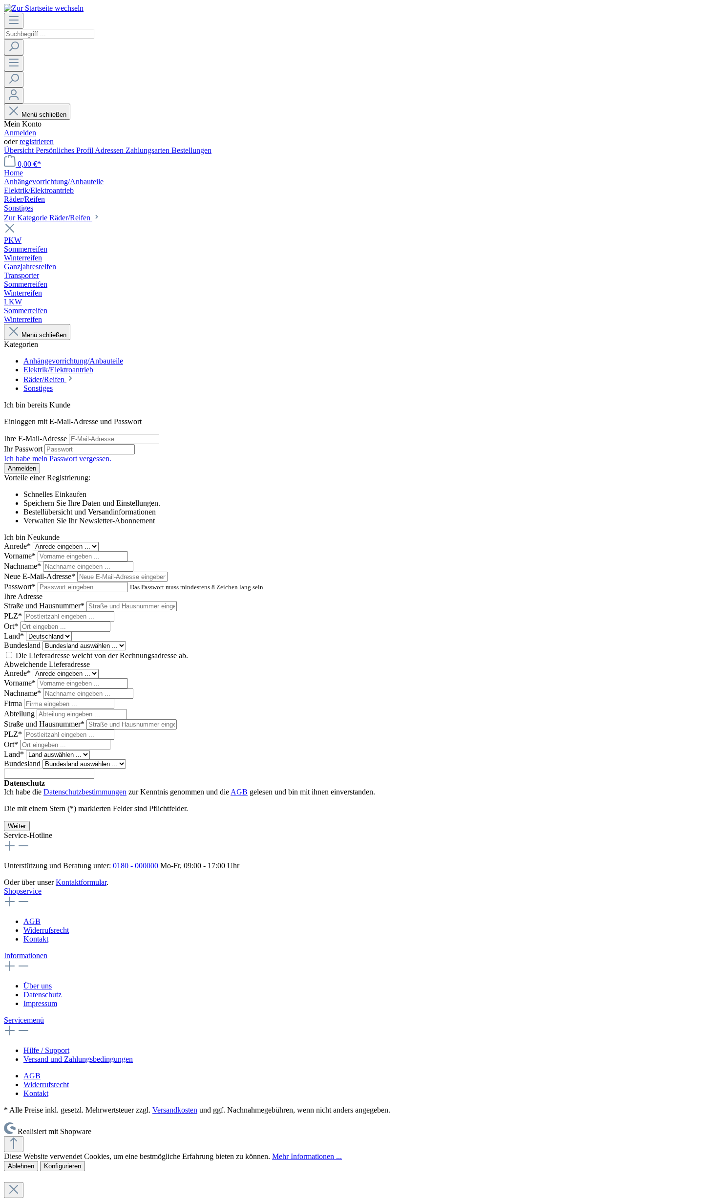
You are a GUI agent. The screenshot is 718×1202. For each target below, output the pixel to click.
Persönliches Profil (65, 150)
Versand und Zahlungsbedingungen (78, 1059)
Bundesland (23, 645)
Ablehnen (21, 1166)
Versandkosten (174, 1110)
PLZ (13, 616)
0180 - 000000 (135, 865)
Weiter (17, 826)
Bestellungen (191, 150)
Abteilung (20, 713)
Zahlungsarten (148, 150)
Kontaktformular (81, 882)
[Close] (13, 1190)
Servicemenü (24, 1020)
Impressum (40, 1003)
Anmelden (20, 133)
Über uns (37, 986)
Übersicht (20, 150)
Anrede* (18, 546)
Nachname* (23, 566)
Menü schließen (43, 114)
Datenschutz (42, 994)
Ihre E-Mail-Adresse (36, 438)
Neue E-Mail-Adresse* (40, 576)
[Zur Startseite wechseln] (44, 8)
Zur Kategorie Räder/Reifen (48, 218)
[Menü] (13, 21)
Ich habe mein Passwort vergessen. (57, 458)
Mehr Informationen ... (307, 1156)
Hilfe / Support (46, 1050)
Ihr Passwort (24, 449)
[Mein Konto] (13, 95)
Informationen (25, 955)
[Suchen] (13, 47)
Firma (14, 703)
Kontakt (35, 939)
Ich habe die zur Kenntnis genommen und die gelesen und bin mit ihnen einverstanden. (189, 792)
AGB (239, 792)
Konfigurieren (62, 1166)
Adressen (110, 150)
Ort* (12, 626)
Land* (15, 636)
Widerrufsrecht (46, 930)
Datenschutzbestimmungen (85, 792)
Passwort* (21, 586)
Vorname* (21, 556)
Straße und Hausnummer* (45, 605)
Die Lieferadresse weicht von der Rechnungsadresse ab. (102, 655)
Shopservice (23, 891)
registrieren (37, 141)
